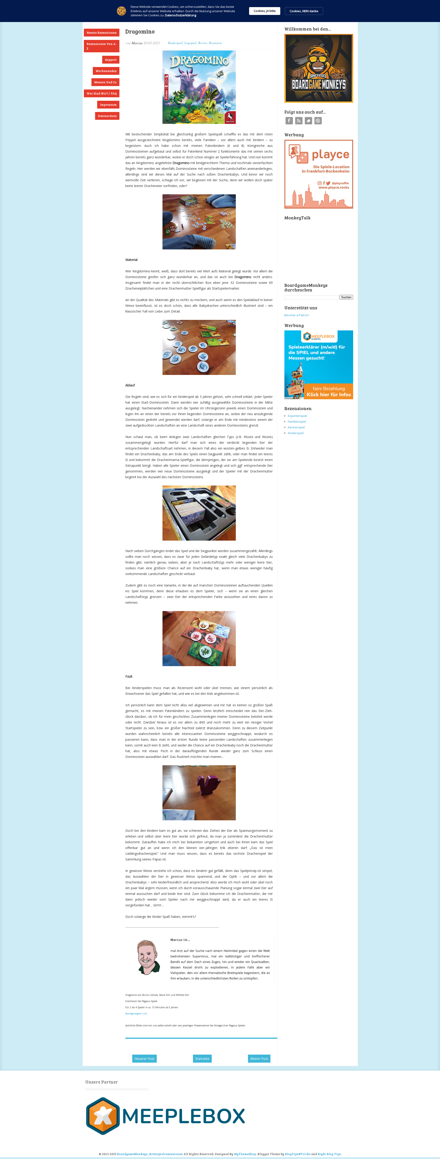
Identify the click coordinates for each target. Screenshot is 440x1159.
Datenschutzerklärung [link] (180, 15)
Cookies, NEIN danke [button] (304, 11)
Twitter (308, 120)
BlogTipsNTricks (298, 1154)
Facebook (289, 120)
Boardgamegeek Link (136, 1013)
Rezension (215, 43)
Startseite (202, 1058)
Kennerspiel (296, 427)
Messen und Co (105, 82)
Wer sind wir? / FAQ (102, 93)
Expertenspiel (297, 416)
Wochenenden (106, 71)
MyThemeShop (245, 1154)
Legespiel (190, 43)
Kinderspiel (175, 43)
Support (111, 60)
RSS (298, 120)
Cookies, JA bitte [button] (265, 11)
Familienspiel (297, 421)
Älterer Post (259, 1058)
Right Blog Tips (329, 1154)
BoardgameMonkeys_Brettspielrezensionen (150, 1154)
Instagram (318, 120)
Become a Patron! (296, 315)
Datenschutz (107, 116)
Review (202, 43)
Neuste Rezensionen (102, 33)
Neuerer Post (144, 1058)
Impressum (108, 105)
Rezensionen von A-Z (102, 46)
